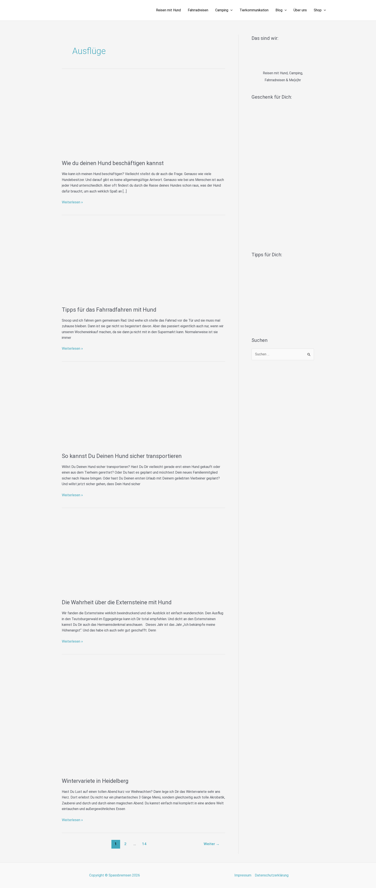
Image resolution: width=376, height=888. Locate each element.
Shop (318, 10)
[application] (230, 10)
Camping (221, 10)
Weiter (212, 844)
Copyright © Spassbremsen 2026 (114, 875)
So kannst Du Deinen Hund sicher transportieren (122, 456)
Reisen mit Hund (168, 10)
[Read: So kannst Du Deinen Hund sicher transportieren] (143, 408)
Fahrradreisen (198, 10)
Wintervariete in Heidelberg (95, 781)
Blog (278, 10)
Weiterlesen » (72, 201)
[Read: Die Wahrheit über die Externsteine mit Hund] (143, 555)
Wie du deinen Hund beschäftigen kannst (113, 163)
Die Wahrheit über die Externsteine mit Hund (116, 602)
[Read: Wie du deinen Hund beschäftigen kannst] (143, 116)
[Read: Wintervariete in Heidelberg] (143, 717)
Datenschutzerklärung (272, 875)
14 (144, 844)
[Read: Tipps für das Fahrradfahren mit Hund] (143, 262)
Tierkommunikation (254, 10)
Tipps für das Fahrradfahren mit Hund (109, 309)
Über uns (300, 10)
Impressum (242, 875)
